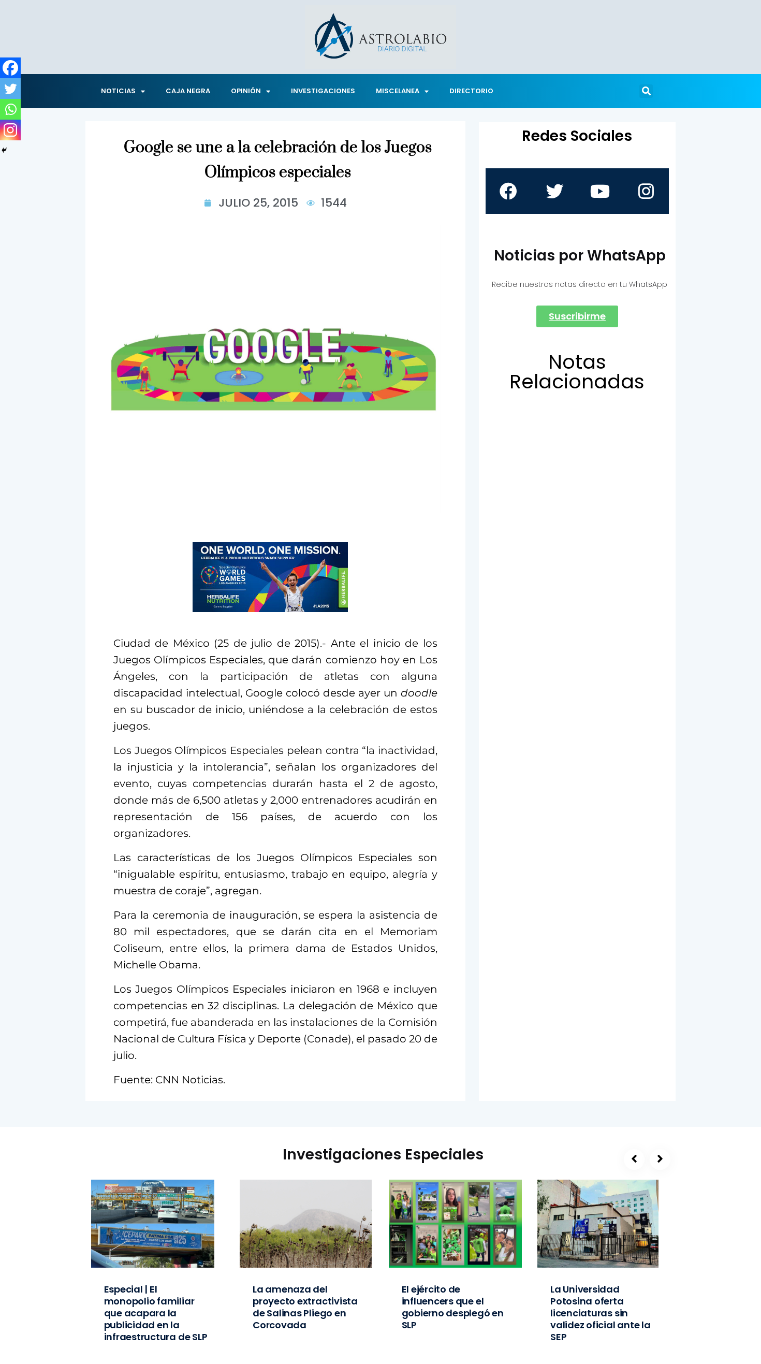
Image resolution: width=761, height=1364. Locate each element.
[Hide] (4, 150)
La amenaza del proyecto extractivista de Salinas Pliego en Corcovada (305, 1307)
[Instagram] (10, 130)
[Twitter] (10, 88)
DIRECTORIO (471, 91)
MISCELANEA (397, 91)
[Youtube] (600, 191)
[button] (646, 91)
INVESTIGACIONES (323, 91)
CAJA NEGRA (188, 91)
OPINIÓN (246, 91)
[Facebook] (10, 67)
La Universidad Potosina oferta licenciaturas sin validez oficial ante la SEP (600, 1313)
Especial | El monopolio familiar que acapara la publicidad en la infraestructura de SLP (156, 1313)
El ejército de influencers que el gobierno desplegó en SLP (453, 1307)
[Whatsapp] (10, 109)
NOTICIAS (118, 91)
